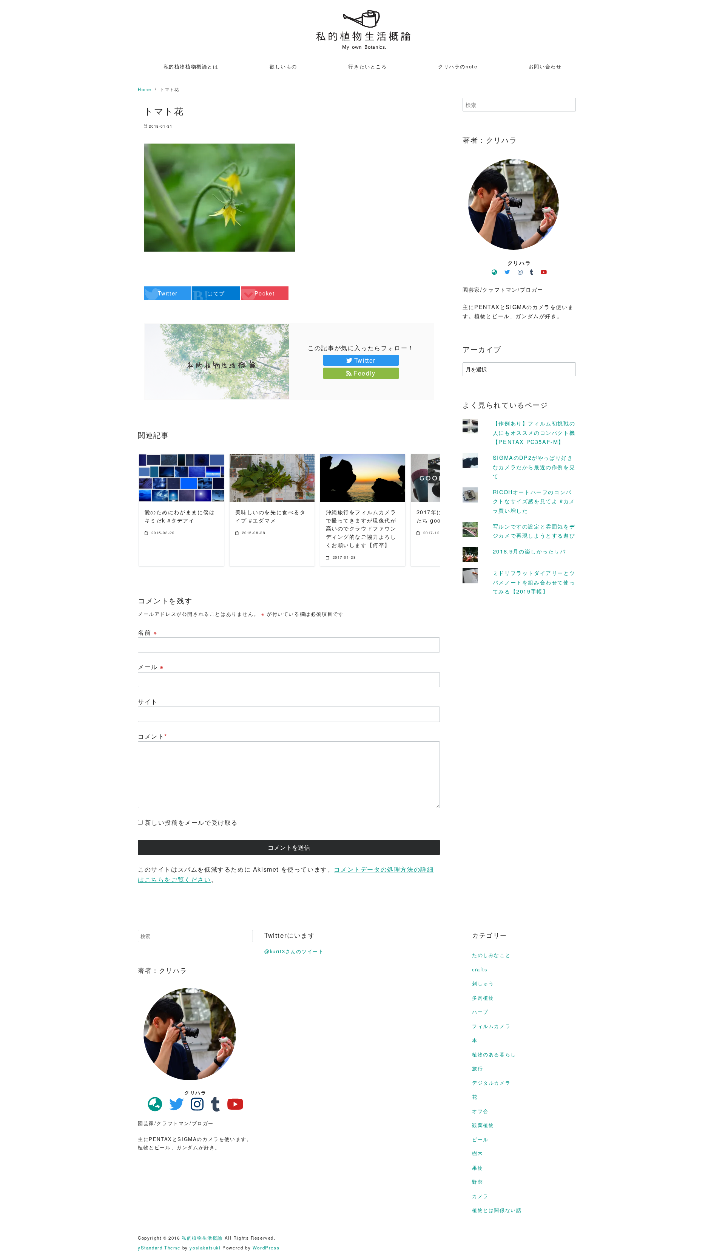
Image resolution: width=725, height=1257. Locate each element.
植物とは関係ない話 (496, 1210)
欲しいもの (283, 66)
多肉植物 (483, 997)
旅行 (477, 1068)
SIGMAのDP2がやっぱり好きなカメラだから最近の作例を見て (534, 466)
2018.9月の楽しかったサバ (529, 551)
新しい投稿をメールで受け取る (191, 822)
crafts (479, 969)
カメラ (480, 1196)
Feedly (364, 373)
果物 (477, 1167)
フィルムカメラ (491, 1026)
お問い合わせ (545, 66)
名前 (147, 632)
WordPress (266, 1248)
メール (151, 666)
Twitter (365, 360)
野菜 (477, 1181)
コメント (152, 736)
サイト (148, 701)
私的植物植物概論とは (191, 66)
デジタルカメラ (491, 1082)
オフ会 (480, 1111)
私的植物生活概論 (202, 1238)
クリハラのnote (457, 66)
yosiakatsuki (205, 1248)
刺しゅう (483, 983)
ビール (480, 1139)
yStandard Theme (159, 1248)
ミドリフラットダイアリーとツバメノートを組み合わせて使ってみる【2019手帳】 (534, 581)
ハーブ (480, 1011)
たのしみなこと (491, 955)
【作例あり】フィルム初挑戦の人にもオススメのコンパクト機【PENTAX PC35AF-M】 (534, 432)
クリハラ (519, 262)
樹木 (477, 1153)
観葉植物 (483, 1125)
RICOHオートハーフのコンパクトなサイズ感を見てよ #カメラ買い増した (534, 500)
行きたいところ (367, 66)
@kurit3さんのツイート (294, 951)
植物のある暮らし (494, 1054)
